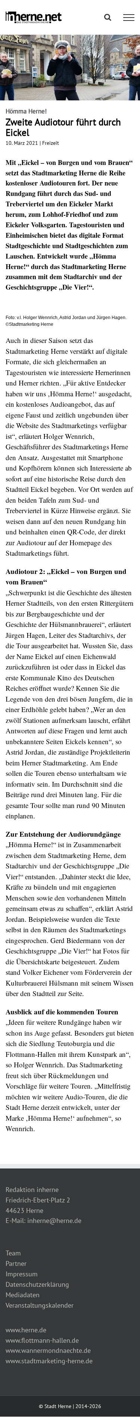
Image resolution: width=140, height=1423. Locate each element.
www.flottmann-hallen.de (42, 1340)
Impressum (22, 1274)
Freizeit (50, 143)
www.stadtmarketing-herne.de (49, 1361)
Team (13, 1253)
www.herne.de (26, 1330)
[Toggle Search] (107, 17)
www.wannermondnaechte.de (48, 1350)
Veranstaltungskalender (40, 1305)
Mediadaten (23, 1295)
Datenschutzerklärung (37, 1284)
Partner (16, 1263)
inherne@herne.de (54, 1220)
